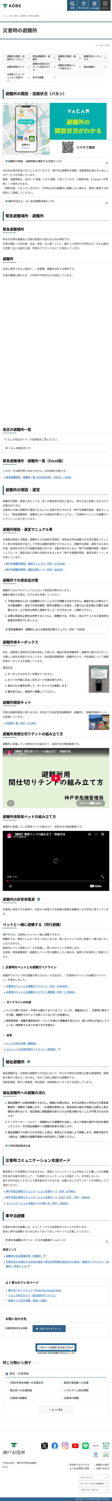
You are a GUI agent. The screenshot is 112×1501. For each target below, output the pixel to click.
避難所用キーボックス (92, 58)
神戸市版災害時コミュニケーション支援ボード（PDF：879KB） (41, 1191)
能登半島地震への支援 (76, 1382)
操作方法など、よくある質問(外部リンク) (31, 201)
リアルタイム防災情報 (76, 1390)
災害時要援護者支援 (19, 1146)
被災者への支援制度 (21, 1390)
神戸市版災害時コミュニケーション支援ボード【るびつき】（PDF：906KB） (49, 1197)
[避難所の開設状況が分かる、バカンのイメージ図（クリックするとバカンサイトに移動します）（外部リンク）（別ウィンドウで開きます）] (55, 105)
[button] (72, 5)
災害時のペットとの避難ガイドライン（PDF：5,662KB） (37, 986)
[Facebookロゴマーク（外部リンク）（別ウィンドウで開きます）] (54, 1446)
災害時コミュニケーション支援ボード (16, 77)
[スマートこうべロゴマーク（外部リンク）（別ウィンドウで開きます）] (106, 1445)
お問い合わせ (102, 1468)
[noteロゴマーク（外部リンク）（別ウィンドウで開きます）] (95, 1446)
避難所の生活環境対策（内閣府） (24, 1256)
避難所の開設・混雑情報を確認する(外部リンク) (35, 161)
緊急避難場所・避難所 (41, 58)
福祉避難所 (89, 66)
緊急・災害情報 (20, 16)
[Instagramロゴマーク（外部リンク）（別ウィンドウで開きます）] (65, 1446)
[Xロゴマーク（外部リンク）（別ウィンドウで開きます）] (44, 1446)
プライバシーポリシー (90, 1489)
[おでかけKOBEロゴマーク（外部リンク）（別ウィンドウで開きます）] (106, 1454)
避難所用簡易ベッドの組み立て (67, 67)
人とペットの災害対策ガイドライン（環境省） (32, 1049)
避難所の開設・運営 (67, 58)
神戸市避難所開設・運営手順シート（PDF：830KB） (35, 569)
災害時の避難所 (18, 1398)
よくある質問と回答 (79, 1468)
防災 (11, 16)
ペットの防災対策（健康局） (22, 1043)
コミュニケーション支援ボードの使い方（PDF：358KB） (37, 1203)
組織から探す (102, 1464)
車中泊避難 (38, 77)
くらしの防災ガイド (19, 448)
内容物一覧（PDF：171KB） (21, 723)
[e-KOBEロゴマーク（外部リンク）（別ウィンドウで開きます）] (95, 1454)
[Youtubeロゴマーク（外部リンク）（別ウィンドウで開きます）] (75, 1445)
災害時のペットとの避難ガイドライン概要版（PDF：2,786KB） (41, 992)
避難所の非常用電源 (19, 899)
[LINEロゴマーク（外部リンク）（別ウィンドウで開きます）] (85, 1446)
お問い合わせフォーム (50, 1328)
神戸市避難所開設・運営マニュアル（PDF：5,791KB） (36, 563)
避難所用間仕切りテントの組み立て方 (41, 66)
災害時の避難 (71, 1398)
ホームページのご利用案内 (92, 1483)
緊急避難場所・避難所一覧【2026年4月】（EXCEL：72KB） (39, 477)
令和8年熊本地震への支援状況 (26, 1382)
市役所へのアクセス (79, 1464)
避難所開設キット (16, 66)
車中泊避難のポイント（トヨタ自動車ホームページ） (37, 1240)
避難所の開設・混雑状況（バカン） (16, 58)
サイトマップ (86, 1477)
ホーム (5, 16)
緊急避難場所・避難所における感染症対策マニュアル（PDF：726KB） (47, 629)
